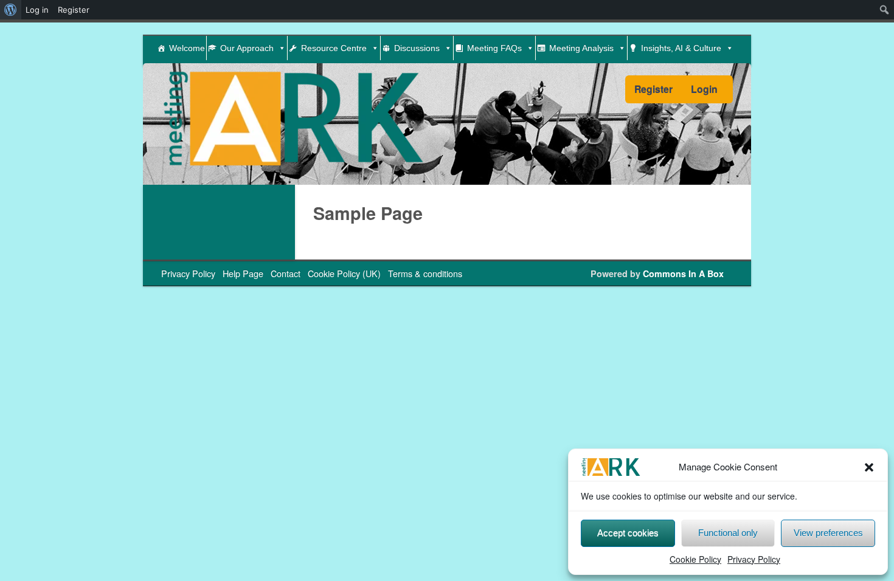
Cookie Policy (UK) (344, 273)
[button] (869, 467)
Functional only (728, 533)
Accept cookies (628, 533)
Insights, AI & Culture (681, 48)
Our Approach (247, 48)
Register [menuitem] (73, 10)
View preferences (828, 533)
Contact (285, 273)
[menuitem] (10, 9)
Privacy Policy (753, 559)
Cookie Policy (695, 559)
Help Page (243, 273)
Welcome (187, 48)
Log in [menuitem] (37, 10)
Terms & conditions (425, 273)
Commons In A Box (683, 273)
